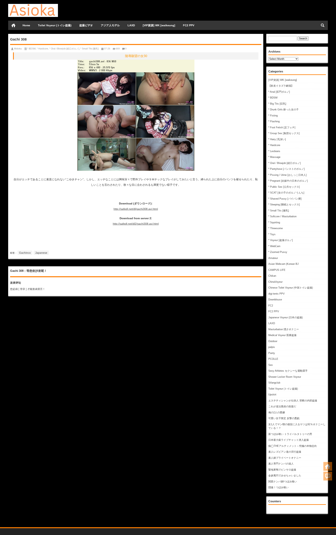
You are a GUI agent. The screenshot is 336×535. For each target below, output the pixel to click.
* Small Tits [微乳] (278, 210)
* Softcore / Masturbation (282, 216)
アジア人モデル (110, 25)
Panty (271, 353)
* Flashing (274, 121)
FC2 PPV (188, 25)
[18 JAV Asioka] (33, 5)
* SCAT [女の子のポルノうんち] (286, 192)
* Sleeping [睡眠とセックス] (284, 204)
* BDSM (272, 97)
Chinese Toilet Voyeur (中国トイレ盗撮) (290, 287)
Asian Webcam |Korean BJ (283, 263)
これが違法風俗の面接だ (282, 406)
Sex (270, 364)
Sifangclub (274, 382)
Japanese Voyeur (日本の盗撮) (285, 317)
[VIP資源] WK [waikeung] (159, 25)
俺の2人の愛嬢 (276, 412)
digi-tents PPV (276, 293)
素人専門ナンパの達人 (281, 463)
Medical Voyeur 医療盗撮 (282, 335)
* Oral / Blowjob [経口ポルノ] (284, 163)
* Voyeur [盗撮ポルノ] (280, 240)
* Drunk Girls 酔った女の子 (283, 109)
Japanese (41, 252)
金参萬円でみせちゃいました (284, 475)
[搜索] (322, 25)
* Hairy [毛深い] (277, 139)
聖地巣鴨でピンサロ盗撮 (282, 469)
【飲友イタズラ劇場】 (281, 85)
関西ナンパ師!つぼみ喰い (282, 481)
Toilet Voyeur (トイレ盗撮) (55, 25)
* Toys (272, 234)
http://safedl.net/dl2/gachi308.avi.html (136, 223)
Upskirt (272, 394)
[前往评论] (327, 476)
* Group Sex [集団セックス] (284, 133)
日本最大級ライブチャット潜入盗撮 (288, 439)
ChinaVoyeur (275, 281)
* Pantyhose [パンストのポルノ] (286, 168)
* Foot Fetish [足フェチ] (281, 127)
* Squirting (274, 222)
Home (26, 25)
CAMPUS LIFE (276, 269)
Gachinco (25, 252)
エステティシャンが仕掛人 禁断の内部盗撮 (292, 400)
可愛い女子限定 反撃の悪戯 (283, 418)
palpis (271, 347)
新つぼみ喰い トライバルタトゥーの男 (290, 434)
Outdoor (272, 341)
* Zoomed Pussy (277, 252)
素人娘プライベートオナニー (284, 457)
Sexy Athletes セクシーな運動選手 (288, 370)
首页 (13, 25)
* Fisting (273, 115)
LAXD (131, 25)
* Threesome (275, 228)
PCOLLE (273, 358)
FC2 (270, 305)
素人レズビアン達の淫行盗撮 (284, 451)
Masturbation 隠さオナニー (283, 329)
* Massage (274, 157)
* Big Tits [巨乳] (277, 103)
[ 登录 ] (22, 289)
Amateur (273, 258)
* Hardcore (274, 145)
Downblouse (275, 299)
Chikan (272, 275)
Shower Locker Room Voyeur (284, 376)
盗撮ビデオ (86, 25)
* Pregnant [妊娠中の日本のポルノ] (288, 180)
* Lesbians (274, 151)
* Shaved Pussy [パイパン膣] (285, 198)
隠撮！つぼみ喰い (278, 487)
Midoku (18, 48)
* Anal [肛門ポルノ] (279, 91)
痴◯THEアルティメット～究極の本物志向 (292, 445)
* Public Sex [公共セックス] (284, 186)
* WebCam (274, 246)
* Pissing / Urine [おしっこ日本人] (287, 174)
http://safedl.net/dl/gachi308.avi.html (136, 208)
